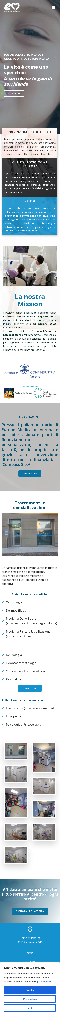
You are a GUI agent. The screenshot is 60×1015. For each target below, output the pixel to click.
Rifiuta (30, 1008)
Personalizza (30, 999)
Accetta (30, 990)
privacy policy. (44, 981)
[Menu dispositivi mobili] (54, 7)
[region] (30, 988)
